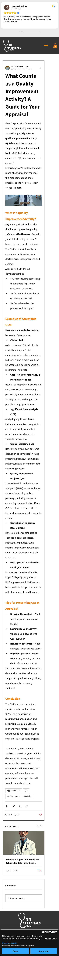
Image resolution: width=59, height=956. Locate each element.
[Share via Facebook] (6, 806)
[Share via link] (27, 806)
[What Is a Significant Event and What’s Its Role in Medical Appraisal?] (23, 843)
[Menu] (47, 45)
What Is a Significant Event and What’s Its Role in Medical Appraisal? (22, 861)
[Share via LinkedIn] (20, 806)
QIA (26, 790)
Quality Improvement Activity (19, 796)
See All (39, 826)
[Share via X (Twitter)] (13, 806)
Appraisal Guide (13, 790)
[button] (55, 45)
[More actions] (40, 68)
